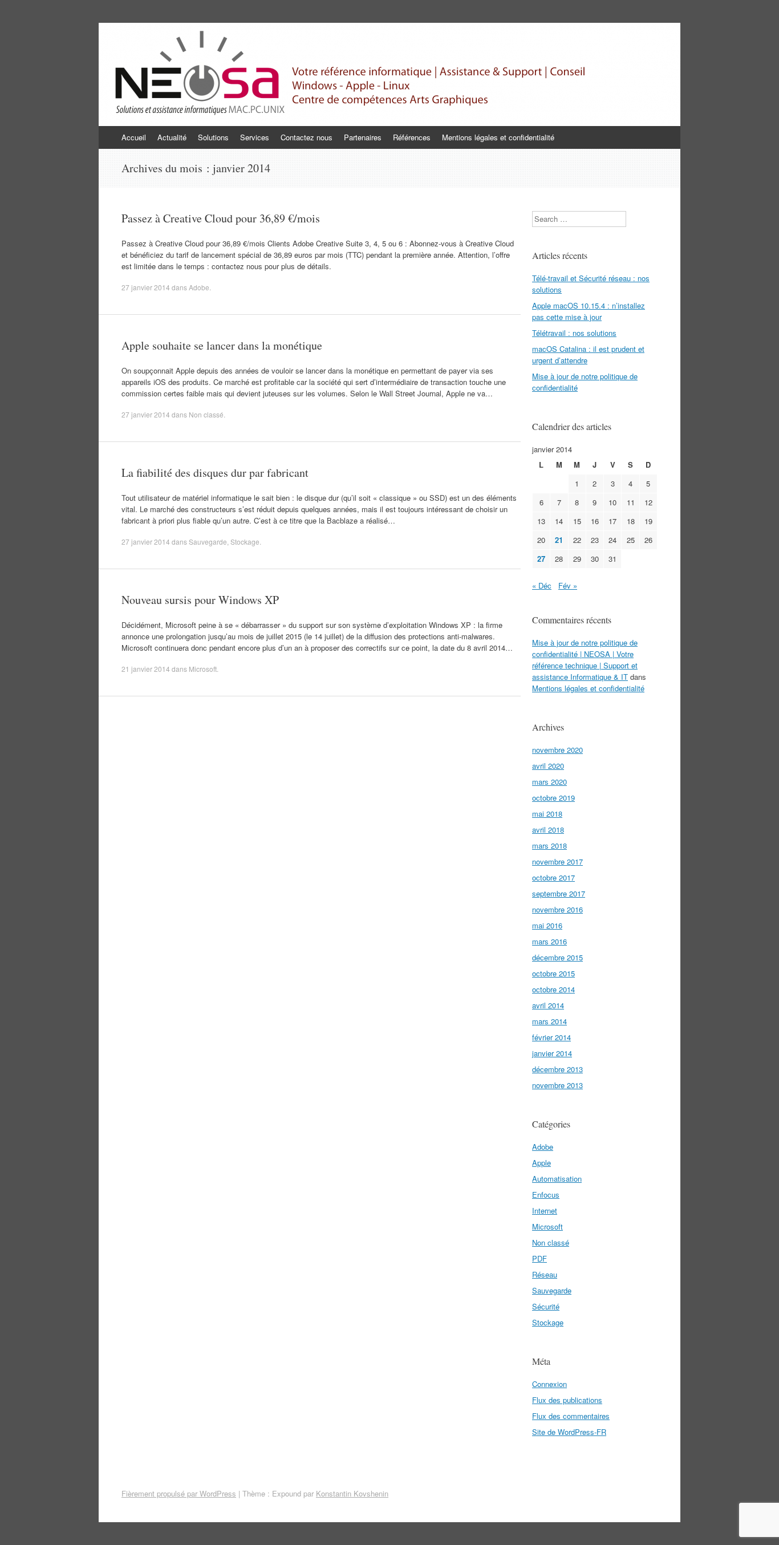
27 (541, 558)
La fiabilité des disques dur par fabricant (215, 472)
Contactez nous (306, 137)
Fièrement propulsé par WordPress (178, 1493)
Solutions (213, 137)
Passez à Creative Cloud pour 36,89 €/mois (220, 218)
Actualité (171, 137)
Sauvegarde (208, 541)
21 (559, 539)
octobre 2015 (553, 973)
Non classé (206, 414)
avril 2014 (548, 1005)
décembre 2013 (557, 1069)
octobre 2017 (553, 877)
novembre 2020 (557, 749)
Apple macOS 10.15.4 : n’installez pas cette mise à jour (588, 311)
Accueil (133, 137)
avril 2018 (548, 829)
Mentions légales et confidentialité (498, 137)
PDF (539, 1258)
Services (254, 137)
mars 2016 (549, 941)
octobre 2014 (553, 989)
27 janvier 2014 (145, 287)
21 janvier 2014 (145, 669)
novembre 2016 (557, 909)
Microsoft (203, 669)
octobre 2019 (553, 797)
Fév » (567, 585)
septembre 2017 (558, 893)
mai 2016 (547, 925)
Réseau (544, 1274)
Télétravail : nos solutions (574, 332)
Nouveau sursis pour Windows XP (200, 599)
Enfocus (545, 1194)
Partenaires (363, 137)
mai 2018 (547, 813)
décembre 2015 (557, 957)
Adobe (199, 287)
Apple (541, 1162)
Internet (544, 1210)
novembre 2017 (557, 861)
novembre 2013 (557, 1085)
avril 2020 (548, 765)
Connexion (549, 1383)
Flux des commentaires (571, 1415)
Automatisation (557, 1178)
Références (412, 137)
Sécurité (545, 1306)
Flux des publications (567, 1399)
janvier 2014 (552, 1053)
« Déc (541, 585)
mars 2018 (549, 845)
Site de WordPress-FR (569, 1431)
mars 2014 (549, 1021)
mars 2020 (549, 781)
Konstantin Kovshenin (352, 1493)
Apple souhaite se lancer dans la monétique (221, 345)
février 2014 (551, 1037)
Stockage (244, 541)
